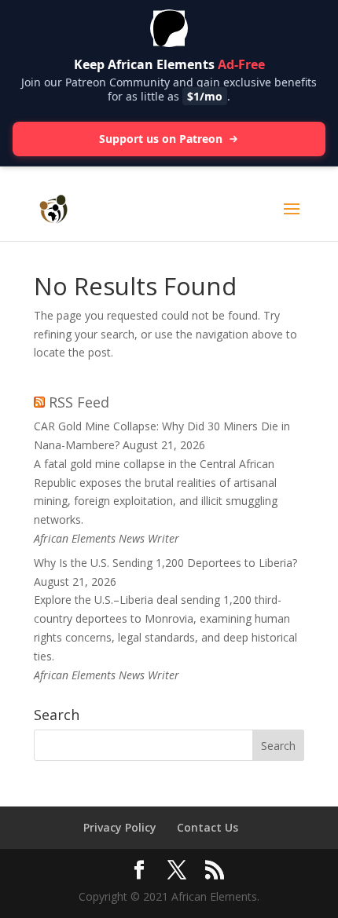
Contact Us (207, 827)
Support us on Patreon (160, 138)
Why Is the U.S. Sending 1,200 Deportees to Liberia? (165, 562)
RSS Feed (79, 402)
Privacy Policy (119, 827)
